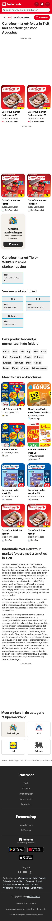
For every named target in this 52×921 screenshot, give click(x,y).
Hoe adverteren (26, 825)
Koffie (6, 351)
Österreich (23, 878)
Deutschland (18, 881)
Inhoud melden (26, 793)
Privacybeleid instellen (26, 903)
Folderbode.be (33, 896)
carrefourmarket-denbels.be (14, 623)
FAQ (26, 783)
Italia (27, 884)
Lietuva (34, 884)
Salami (37, 362)
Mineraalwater (39, 368)
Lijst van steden (26, 799)
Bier (36, 351)
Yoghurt (19, 362)
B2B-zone (26, 830)
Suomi (38, 881)
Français (7, 884)
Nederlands (8, 887)
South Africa (37, 887)
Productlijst (26, 804)
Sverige (25, 887)
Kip (28, 351)
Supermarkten (25, 654)
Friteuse (38, 357)
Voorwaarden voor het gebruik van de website (26, 909)
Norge (18, 887)
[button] (42, 4)
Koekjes (7, 362)
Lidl (37, 654)
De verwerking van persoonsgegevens (26, 914)
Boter (6, 368)
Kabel (15, 368)
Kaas (43, 351)
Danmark (30, 881)
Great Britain (18, 884)
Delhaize (43, 654)
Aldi (33, 654)
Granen (25, 368)
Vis (22, 351)
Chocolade (15, 357)
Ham (15, 351)
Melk (28, 362)
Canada (42, 878)
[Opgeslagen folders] (36, 4)
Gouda (27, 357)
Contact (26, 788)
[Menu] (47, 4)
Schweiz (7, 881)
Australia (33, 878)
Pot (5, 357)
